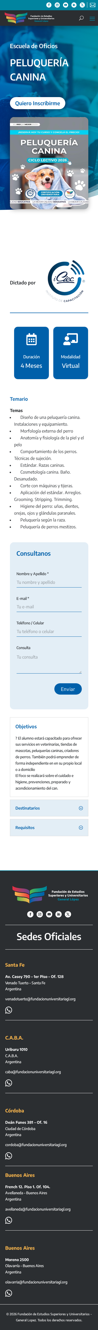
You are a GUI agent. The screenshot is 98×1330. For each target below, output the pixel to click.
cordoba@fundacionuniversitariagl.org (36, 1144)
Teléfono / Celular (30, 623)
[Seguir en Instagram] (57, 5)
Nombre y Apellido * (32, 573)
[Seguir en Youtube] (65, 5)
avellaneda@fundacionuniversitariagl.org (38, 1209)
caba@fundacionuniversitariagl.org (33, 1072)
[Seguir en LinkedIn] (74, 5)
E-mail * (22, 598)
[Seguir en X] (82, 5)
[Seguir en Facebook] (48, 5)
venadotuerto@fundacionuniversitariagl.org (40, 999)
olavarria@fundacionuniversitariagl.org (36, 1282)
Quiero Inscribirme (37, 103)
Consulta (23, 647)
